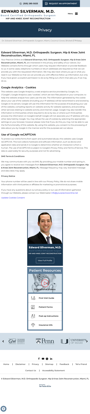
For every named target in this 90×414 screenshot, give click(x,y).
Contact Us (30, 370)
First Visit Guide (46, 298)
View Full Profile (45, 260)
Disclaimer (20, 364)
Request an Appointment (63, 3)
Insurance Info (45, 325)
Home (6, 364)
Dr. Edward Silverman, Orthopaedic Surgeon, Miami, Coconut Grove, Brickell (37, 41)
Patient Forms (46, 307)
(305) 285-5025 (30, 3)
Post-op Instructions (48, 316)
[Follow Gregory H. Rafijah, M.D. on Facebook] (39, 359)
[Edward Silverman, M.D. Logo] (28, 15)
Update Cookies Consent (13, 198)
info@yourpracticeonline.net (64, 193)
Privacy (35, 364)
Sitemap (49, 364)
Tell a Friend (81, 364)
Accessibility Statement (53, 370)
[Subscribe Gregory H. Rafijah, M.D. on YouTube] (43, 359)
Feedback (64, 364)
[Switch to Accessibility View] (3, 409)
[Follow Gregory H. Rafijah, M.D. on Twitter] (47, 358)
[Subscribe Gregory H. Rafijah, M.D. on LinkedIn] (51, 359)
